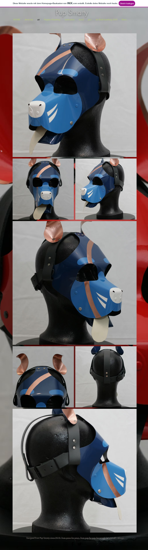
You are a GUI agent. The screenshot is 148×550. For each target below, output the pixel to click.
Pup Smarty (72, 12)
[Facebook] (72, 544)
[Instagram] (65, 544)
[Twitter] (79, 544)
